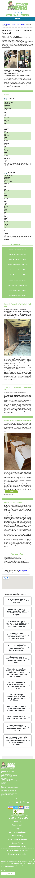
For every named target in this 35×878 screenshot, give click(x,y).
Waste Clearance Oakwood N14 (17, 269)
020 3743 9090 (11, 492)
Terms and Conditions (17, 832)
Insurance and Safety (17, 847)
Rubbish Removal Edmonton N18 (17, 249)
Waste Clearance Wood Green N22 (17, 295)
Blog (17, 828)
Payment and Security (17, 854)
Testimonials (17, 825)
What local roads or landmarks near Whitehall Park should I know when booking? (16, 727)
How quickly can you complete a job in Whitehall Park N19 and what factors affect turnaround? (16, 697)
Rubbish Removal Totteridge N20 (17, 280)
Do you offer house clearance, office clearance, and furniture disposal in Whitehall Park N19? (16, 635)
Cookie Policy (17, 843)
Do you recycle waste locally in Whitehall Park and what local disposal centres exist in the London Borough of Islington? (16, 740)
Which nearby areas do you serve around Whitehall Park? (16, 717)
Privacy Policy (17, 836)
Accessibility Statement (17, 839)
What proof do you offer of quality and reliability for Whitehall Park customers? (16, 708)
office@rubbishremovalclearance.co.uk (10, 785)
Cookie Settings (6, 870)
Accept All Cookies (9, 874)
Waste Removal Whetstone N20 (17, 275)
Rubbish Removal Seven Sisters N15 (17, 264)
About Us (17, 821)
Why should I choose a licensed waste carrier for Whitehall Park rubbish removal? (16, 685)
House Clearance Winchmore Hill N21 (17, 285)
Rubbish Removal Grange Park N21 (17, 290)
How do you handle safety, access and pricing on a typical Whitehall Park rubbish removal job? (16, 647)
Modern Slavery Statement (17, 850)
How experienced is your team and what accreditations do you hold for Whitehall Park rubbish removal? (16, 623)
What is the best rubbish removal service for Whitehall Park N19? (16, 601)
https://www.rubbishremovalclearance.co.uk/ (12, 787)
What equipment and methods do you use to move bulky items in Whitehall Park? (16, 659)
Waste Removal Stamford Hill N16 (17, 259)
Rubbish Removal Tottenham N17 (17, 254)
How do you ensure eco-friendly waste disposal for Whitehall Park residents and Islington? (16, 611)
